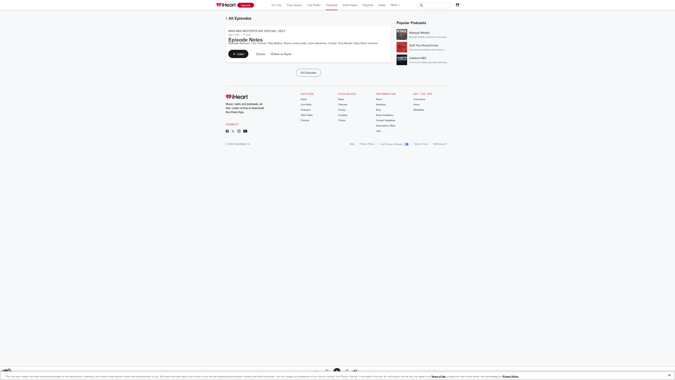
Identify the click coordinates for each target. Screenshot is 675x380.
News (382, 5)
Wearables (418, 109)
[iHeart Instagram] (238, 131)
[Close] (669, 375)
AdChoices (438, 143)
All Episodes (240, 18)
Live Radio (314, 5)
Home (416, 104)
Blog (378, 109)
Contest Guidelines (385, 120)
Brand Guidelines (384, 115)
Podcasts (332, 5)
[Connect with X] (233, 131)
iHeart (304, 99)
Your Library (294, 5)
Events (342, 109)
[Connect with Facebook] (227, 131)
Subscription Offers (386, 125)
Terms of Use (421, 143)
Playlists (368, 5)
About (379, 99)
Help (352, 143)
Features (342, 104)
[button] (238, 54)
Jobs (378, 130)
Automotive (419, 99)
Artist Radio (350, 5)
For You (276, 5)
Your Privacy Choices (391, 144)
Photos (342, 120)
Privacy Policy (367, 143)
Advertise (381, 104)
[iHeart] (225, 5)
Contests (343, 115)
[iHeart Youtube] (245, 131)
